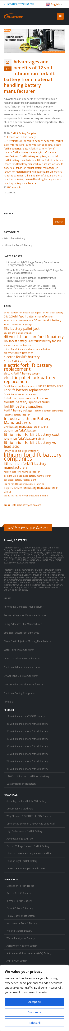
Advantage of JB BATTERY (20, 838)
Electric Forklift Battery (19, 893)
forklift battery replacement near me (26, 398)
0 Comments (14, 187)
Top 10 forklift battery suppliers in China (24, 484)
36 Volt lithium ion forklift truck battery (27, 723)
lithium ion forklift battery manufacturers (25, 465)
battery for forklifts (14, 144)
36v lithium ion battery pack (18, 333)
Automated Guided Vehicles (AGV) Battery (29, 953)
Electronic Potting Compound (19, 693)
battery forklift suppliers (39, 144)
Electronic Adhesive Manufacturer (22, 667)
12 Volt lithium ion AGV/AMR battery (26, 716)
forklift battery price (50, 386)
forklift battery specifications (27, 402)
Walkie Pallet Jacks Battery (21, 938)
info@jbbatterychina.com (20, 4)
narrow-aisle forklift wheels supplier (22, 471)
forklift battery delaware (26, 152)
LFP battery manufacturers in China (26, 426)
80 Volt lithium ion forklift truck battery (27, 746)
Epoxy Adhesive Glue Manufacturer (23, 623)
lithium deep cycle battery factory (21, 450)
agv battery (9, 345)
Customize (34, 1012)
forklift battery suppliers (33, 156)
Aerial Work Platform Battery (22, 945)
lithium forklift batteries (50, 160)
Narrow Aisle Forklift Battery (22, 923)
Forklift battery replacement (26, 390)
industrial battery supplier (17, 414)
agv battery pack (24, 345)
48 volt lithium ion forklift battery (34, 337)
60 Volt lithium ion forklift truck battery (27, 753)
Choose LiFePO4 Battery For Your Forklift (29, 853)
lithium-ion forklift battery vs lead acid (30, 444)
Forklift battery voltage (18, 410)
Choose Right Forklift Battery (22, 860)
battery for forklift (53, 140)
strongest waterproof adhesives (21, 632)
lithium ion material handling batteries (24, 171)
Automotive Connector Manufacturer (24, 606)
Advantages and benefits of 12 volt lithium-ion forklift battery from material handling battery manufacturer (29, 76)
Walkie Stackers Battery (19, 930)
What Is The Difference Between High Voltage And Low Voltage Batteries (35, 271)
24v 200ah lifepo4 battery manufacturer (28, 316)
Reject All (34, 1022)
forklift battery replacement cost (20, 394)
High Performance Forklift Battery (24, 831)
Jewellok (8, 701)
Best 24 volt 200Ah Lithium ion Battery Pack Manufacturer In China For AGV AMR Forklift (32, 287)
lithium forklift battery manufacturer (23, 163)
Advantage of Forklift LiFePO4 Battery (27, 801)
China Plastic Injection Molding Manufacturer (28, 641)
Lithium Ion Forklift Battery (21, 137)
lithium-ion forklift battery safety (24, 438)
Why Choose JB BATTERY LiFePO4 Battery (29, 816)
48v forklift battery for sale (45, 341)
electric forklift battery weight (22, 373)
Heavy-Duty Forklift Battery (21, 915)
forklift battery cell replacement (20, 386)
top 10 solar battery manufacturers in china (26, 495)
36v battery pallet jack (21, 328)
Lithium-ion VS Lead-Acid (20, 808)
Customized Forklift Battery (21, 783)
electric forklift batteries (18, 353)
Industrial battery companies (48, 410)
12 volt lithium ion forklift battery (25, 140)
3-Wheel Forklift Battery (19, 900)
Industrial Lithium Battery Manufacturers (27, 420)
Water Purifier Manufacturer (19, 649)
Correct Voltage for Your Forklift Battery (28, 846)
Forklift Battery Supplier (23, 133)
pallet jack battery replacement (20, 480)
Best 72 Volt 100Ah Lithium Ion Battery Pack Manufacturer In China (31, 279)
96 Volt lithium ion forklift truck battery (27, 768)
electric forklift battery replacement (28, 367)
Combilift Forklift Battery (20, 908)
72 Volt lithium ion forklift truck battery (27, 761)
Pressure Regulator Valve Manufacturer (25, 615)
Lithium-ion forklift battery (39, 175)
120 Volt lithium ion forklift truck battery (28, 776)
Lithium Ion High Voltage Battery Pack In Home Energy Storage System (33, 263)
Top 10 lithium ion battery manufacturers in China (31, 489)
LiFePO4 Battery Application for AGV (26, 868)
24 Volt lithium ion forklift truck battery (27, 731)
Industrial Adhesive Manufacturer (22, 658)
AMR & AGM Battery (17, 960)
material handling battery (38, 179)
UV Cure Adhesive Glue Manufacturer (24, 684)
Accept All (34, 1002)
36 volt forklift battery (47, 320)
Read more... (10, 192)
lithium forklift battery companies (33, 456)
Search (8, 213)
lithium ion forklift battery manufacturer (36, 167)
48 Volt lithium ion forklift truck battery (27, 738)
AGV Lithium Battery (14, 238)
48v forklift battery (15, 341)
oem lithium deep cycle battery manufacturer (27, 475)
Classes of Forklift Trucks (20, 885)
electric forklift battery (35, 148)
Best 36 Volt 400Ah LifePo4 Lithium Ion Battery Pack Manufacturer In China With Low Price (36, 295)
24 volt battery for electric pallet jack (22, 312)
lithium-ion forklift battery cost (32, 434)
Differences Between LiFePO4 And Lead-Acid (31, 823)
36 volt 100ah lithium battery (18, 320)
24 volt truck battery (53, 312)
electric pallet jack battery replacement (29, 379)
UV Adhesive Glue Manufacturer (21, 675)
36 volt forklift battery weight (18, 324)
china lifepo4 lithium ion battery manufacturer (28, 349)
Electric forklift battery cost (17, 361)
